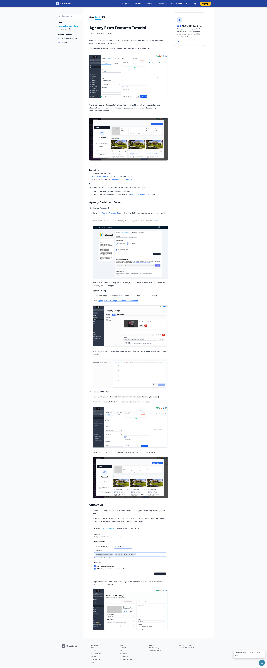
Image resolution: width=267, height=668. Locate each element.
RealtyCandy (192, 647)
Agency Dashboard (110, 213)
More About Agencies (69, 38)
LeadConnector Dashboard (121, 179)
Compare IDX (95, 659)
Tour (121, 651)
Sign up (205, 4)
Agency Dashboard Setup (68, 26)
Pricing (137, 4)
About (91, 17)
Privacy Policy (154, 648)
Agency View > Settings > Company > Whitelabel (118, 301)
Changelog (124, 656)
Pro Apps (94, 651)
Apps (115, 4)
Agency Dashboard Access (102, 176)
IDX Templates (96, 653)
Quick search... (67, 16)
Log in (195, 4)
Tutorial (98, 17)
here (131, 176)
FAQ (171, 4)
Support (179, 4)
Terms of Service (155, 651)
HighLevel (148, 4)
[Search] (187, 4)
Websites (161, 4)
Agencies (123, 653)
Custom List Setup (65, 29)
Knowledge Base (126, 659)
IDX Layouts (125, 4)
